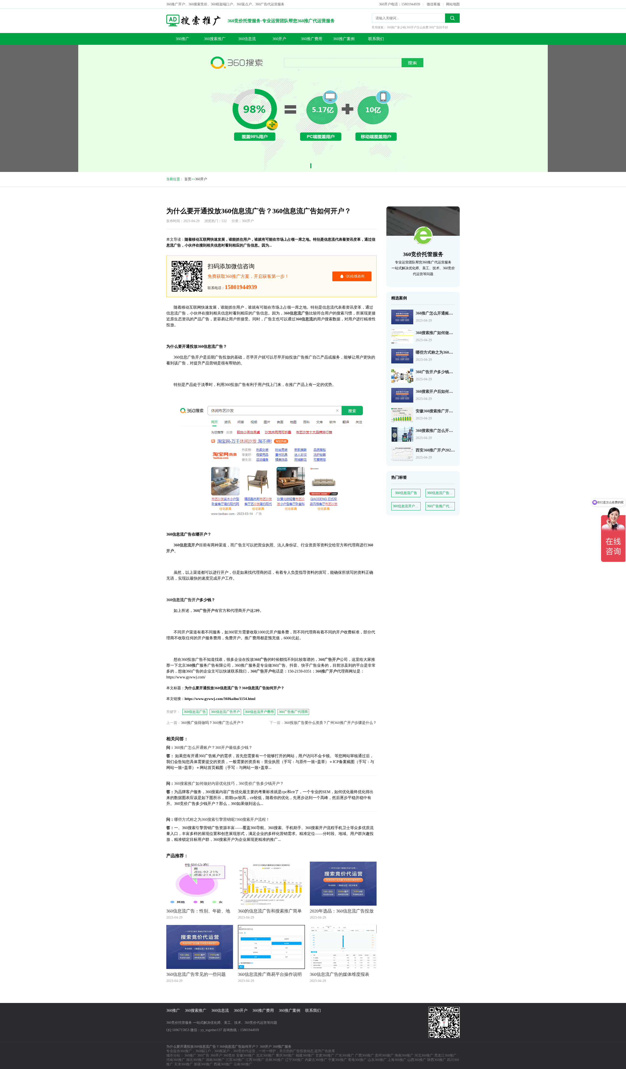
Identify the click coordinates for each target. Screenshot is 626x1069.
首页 (187, 179)
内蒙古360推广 (316, 1060)
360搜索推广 (214, 39)
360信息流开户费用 (407, 506)
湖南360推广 (215, 1060)
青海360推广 (357, 1060)
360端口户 (203, 1051)
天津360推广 (183, 1064)
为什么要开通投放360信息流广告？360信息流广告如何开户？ (146, 33)
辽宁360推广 (294, 1060)
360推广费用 (311, 39)
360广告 (203, 1055)
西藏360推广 (223, 1064)
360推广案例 (344, 39)
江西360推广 (255, 1060)
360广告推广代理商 (441, 506)
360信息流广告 (406, 493)
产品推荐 (144, 73)
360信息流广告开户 (441, 493)
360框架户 (222, 1051)
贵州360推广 (384, 1055)
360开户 (279, 39)
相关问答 (144, 63)
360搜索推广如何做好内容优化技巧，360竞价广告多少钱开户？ (229, 783)
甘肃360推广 (324, 1055)
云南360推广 (243, 1064)
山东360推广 (377, 1060)
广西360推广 (364, 1055)
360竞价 (229, 1055)
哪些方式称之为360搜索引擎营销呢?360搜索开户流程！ (222, 819)
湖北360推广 (195, 1060)
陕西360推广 (436, 1060)
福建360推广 (305, 1055)
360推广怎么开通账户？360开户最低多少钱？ (213, 747)
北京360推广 (265, 1055)
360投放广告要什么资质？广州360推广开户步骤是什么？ (330, 723)
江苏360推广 (235, 1060)
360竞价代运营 (244, 1051)
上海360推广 (397, 1060)
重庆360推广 (285, 1055)
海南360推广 (404, 1055)
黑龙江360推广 (445, 1055)
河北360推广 (423, 1055)
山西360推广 (416, 1060)
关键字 (142, 53)
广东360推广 (344, 1055)
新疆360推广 (203, 1064)
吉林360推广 (274, 1060)
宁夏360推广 (337, 1060)
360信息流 (247, 39)
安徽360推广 (245, 1055)
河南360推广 (175, 1060)
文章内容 (144, 43)
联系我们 (376, 39)
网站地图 (453, 4)
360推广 (182, 39)
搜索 (452, 18)
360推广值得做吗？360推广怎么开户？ (212, 723)
